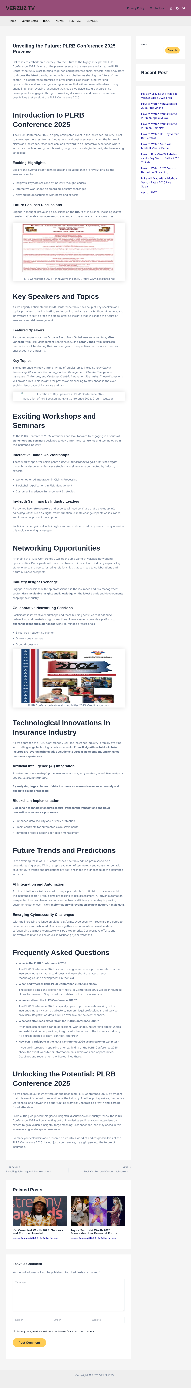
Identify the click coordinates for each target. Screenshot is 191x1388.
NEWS (60, 20)
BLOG (46, 20)
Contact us (157, 8)
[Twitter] (183, 8)
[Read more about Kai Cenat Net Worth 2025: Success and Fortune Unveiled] (40, 1210)
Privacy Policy (136, 8)
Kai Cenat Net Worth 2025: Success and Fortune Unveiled (38, 1232)
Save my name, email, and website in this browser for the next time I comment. (55, 1331)
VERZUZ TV (20, 8)
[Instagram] (171, 8)
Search (144, 44)
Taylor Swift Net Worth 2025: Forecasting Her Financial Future (94, 1232)
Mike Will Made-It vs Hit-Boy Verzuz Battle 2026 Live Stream (159, 182)
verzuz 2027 (149, 192)
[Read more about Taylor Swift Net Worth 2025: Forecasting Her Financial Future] (98, 1210)
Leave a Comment (22, 1238)
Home (12, 20)
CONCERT (93, 20)
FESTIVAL (75, 20)
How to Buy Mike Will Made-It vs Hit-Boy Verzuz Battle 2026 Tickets (160, 158)
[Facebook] (177, 8)
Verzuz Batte (29, 20)
